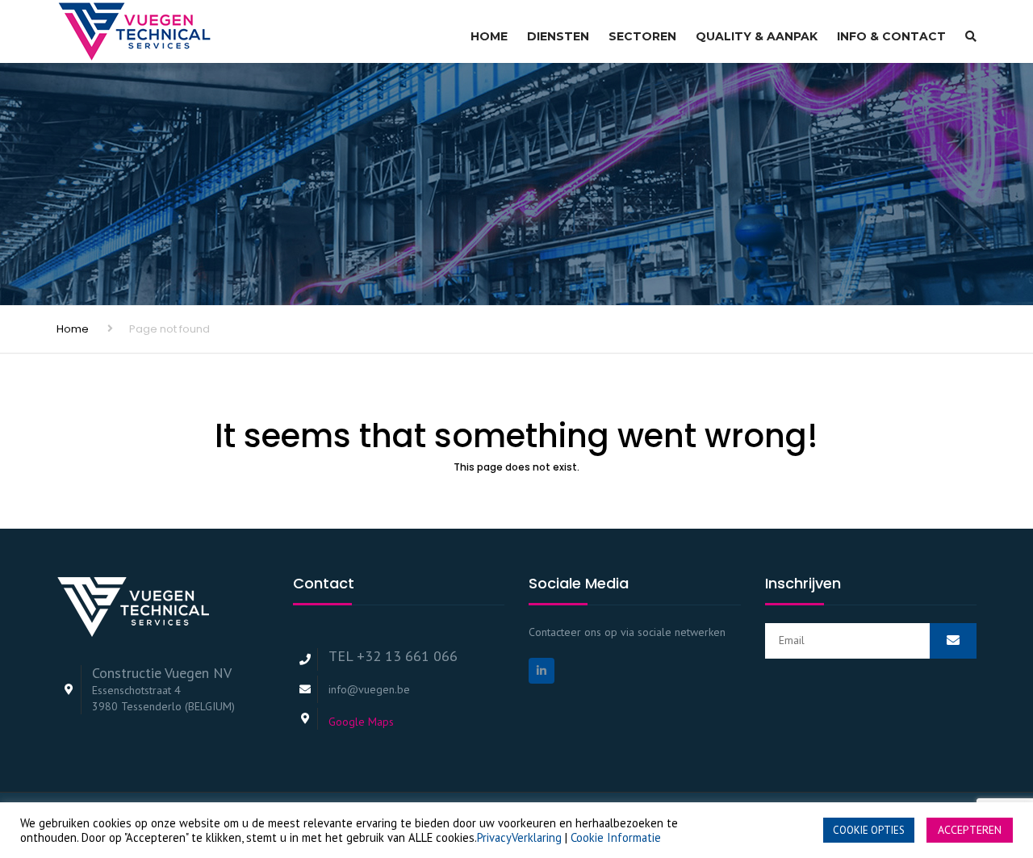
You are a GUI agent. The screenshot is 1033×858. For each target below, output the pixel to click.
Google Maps (361, 721)
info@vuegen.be (369, 689)
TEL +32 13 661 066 (393, 656)
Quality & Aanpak (757, 36)
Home (489, 36)
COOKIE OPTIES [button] (869, 830)
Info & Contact (891, 36)
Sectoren (642, 36)
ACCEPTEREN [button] (970, 829)
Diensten (558, 36)
